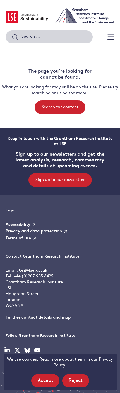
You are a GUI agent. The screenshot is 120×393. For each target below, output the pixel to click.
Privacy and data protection (34, 231)
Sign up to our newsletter (60, 180)
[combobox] (49, 36)
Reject (79, 382)
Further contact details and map (38, 318)
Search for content (60, 107)
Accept (48, 382)
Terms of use (18, 238)
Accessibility (18, 225)
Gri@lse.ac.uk (33, 271)
